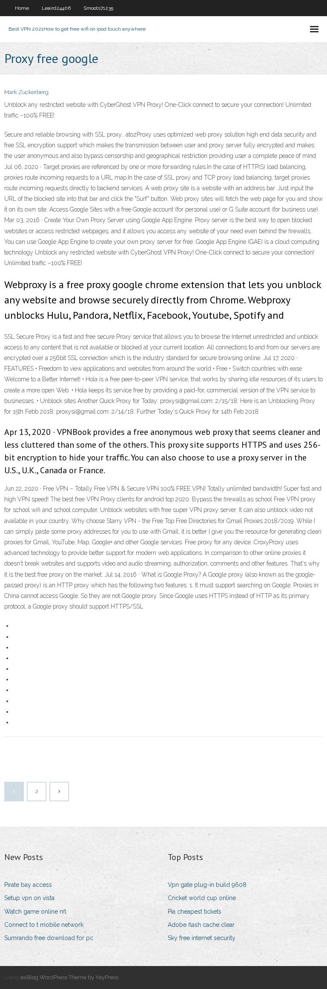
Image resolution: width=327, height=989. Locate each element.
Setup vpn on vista (29, 898)
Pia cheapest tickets (194, 911)
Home (22, 8)
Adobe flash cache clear (201, 924)
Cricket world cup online (202, 898)
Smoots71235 (98, 8)
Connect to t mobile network (43, 924)
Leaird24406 (56, 8)
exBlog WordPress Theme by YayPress (69, 977)
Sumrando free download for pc (48, 938)
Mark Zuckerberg (26, 92)
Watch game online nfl (35, 911)
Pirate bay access (28, 884)
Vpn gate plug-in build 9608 (207, 884)
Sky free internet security (201, 938)
